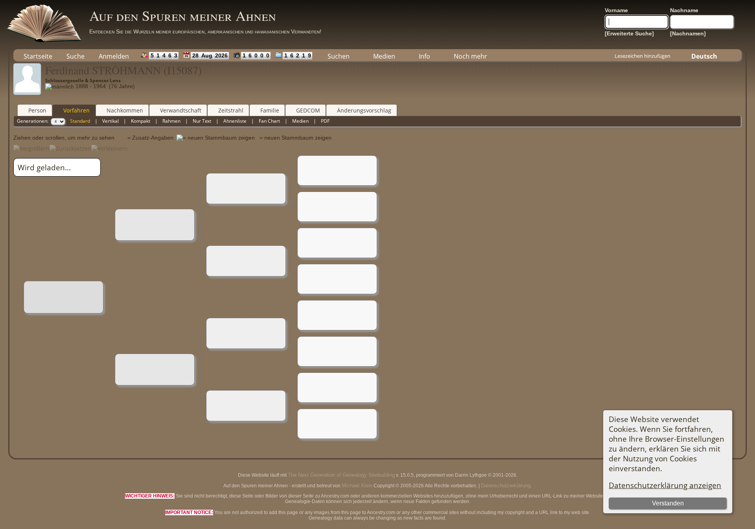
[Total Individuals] (142, 55)
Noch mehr (470, 56)
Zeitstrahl (230, 110)
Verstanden (668, 503)
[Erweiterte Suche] (629, 33)
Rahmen (171, 121)
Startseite (38, 56)
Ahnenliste (235, 121)
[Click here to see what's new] (185, 55)
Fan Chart (269, 121)
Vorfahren (76, 110)
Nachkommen (125, 110)
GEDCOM (308, 110)
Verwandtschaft (180, 110)
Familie (269, 110)
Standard (80, 121)
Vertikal (110, 121)
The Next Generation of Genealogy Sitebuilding (341, 475)
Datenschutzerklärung (505, 485)
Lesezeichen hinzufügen (642, 55)
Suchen (339, 56)
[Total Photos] (235, 55)
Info (424, 56)
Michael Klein (357, 485)
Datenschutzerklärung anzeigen (665, 485)
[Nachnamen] (688, 33)
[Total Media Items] (277, 55)
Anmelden (114, 56)
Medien (384, 56)
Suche (75, 56)
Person (37, 110)
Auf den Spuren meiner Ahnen (182, 15)
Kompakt (140, 121)
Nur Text (202, 121)
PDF (325, 121)
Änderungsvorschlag (364, 110)
